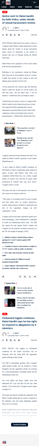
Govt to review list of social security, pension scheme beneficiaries (25, 290)
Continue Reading (19, 425)
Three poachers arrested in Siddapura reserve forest (25, 130)
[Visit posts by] (4, 29)
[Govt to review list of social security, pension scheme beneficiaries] (9, 290)
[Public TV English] (8, 2)
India (4, 12)
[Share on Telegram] (19, 35)
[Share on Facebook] (7, 35)
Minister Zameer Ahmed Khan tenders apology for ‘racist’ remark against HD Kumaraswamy (17, 239)
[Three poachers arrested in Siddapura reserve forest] (9, 130)
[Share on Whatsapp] (15, 35)
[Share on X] (11, 35)
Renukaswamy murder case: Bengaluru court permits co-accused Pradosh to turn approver (25, 143)
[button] (4, 2)
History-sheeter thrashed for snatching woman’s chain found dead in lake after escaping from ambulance (26, 302)
